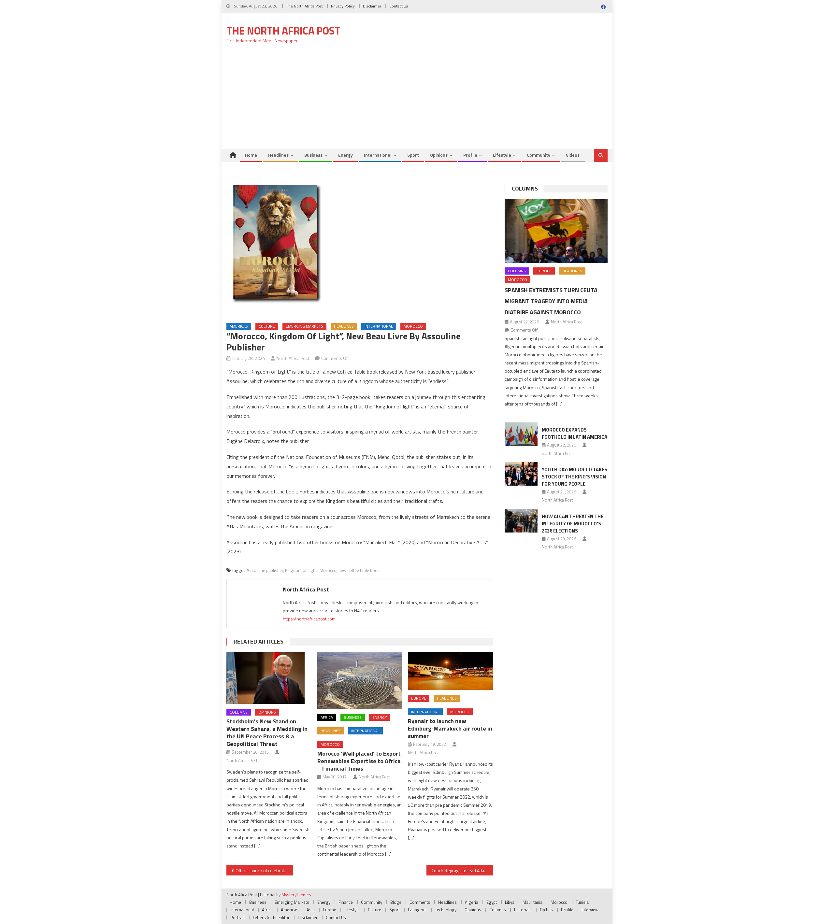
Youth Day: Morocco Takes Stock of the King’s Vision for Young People (574, 477)
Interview (590, 909)
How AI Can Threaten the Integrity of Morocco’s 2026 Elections (572, 523)
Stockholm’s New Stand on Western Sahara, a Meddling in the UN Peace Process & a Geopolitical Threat (267, 732)
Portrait (237, 917)
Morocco (413, 326)
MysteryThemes (296, 894)
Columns (239, 712)
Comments (420, 902)
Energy (345, 154)
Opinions (439, 154)
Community (538, 154)
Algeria (471, 902)
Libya (509, 902)
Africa (327, 717)
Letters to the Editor (271, 917)
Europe (418, 698)
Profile (470, 154)
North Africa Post (292, 358)
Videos (573, 154)
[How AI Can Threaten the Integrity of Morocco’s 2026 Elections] (521, 521)
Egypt (491, 902)
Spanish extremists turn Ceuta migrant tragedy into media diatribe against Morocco (551, 301)
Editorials (523, 909)
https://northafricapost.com (309, 618)
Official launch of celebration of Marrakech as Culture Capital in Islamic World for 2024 (264, 870)
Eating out (417, 909)
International (378, 154)
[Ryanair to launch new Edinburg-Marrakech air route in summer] (450, 671)
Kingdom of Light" (301, 570)
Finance (345, 902)
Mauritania (532, 902)
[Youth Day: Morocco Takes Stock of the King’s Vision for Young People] (521, 474)
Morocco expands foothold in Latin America (574, 433)
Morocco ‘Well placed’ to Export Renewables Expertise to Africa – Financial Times (359, 761)
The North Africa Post (304, 6)
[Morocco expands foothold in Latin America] (521, 434)
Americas (239, 326)
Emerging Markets (304, 326)
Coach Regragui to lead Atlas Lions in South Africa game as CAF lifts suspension (462, 870)
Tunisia (582, 902)
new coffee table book (359, 570)
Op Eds (546, 909)
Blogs (395, 902)
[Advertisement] (417, 100)
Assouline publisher (265, 570)
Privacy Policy (343, 6)
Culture (267, 326)
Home (251, 154)
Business (313, 154)
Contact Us (398, 6)
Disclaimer (372, 6)
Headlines (278, 154)
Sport (413, 154)
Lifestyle (502, 154)
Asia (311, 909)
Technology (445, 909)
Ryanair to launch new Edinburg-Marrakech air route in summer (450, 728)
